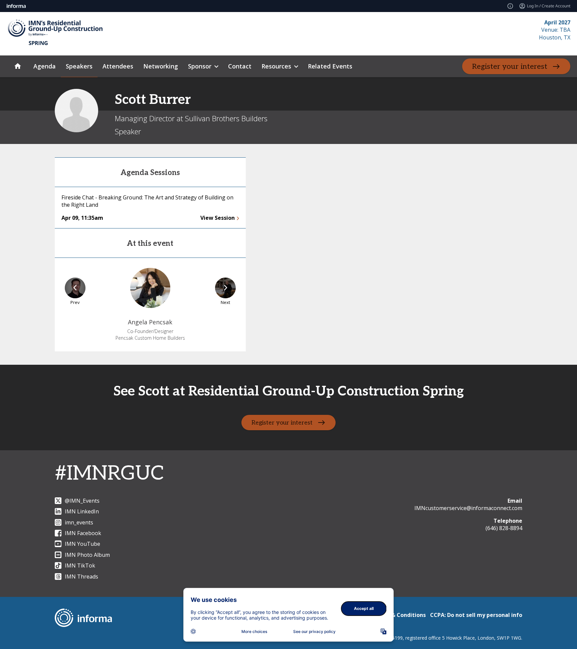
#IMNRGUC (109, 474)
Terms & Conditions (399, 615)
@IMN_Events (82, 500)
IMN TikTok (80, 565)
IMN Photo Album (87, 554)
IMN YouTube (82, 543)
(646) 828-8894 (504, 528)
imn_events (79, 522)
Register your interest (509, 66)
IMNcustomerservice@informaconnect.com (468, 508)
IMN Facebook (83, 533)
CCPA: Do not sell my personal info (476, 615)
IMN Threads (81, 576)
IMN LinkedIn (82, 511)
